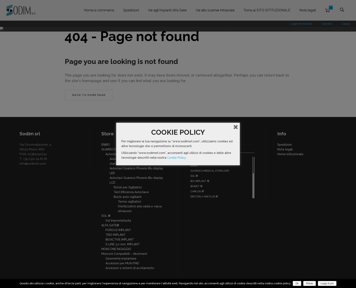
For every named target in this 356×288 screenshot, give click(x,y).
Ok (297, 283)
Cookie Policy (176, 157)
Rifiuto (309, 283)
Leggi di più (327, 283)
